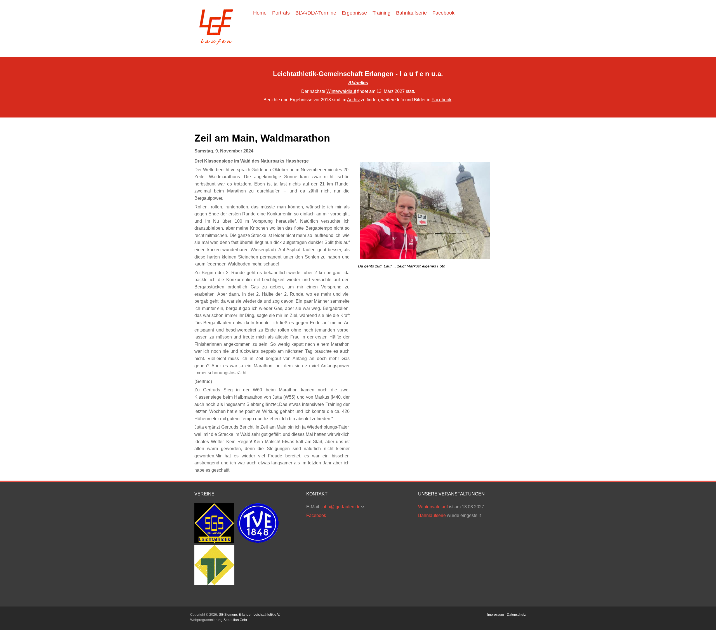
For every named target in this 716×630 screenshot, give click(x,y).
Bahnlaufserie (411, 13)
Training (381, 13)
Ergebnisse (354, 13)
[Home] (216, 48)
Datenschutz (516, 615)
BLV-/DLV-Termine (315, 13)
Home (260, 13)
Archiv (353, 99)
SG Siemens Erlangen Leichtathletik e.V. (249, 615)
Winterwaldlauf (341, 91)
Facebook (443, 13)
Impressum (495, 615)
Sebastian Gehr (235, 620)
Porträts (281, 13)
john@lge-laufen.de (342, 506)
